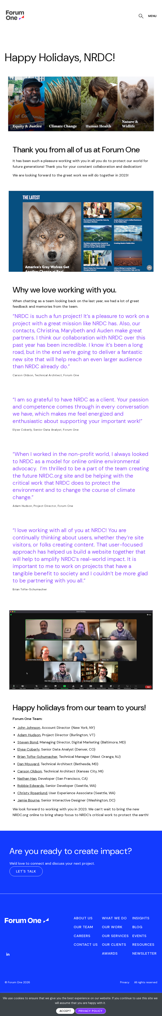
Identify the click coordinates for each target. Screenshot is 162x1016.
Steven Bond (27, 742)
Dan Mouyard (28, 764)
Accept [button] (65, 1011)
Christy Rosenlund (32, 793)
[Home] (15, 19)
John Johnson (28, 727)
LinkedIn (8, 954)
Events (139, 936)
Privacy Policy (91, 1011)
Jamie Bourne (28, 800)
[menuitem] (8, 958)
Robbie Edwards (30, 785)
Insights (141, 918)
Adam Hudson (28, 735)
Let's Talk (26, 871)
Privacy (124, 982)
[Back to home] (27, 924)
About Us (83, 918)
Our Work (112, 927)
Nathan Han (27, 778)
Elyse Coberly (28, 749)
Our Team (83, 927)
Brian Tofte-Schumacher (37, 756)
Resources (143, 944)
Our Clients (114, 944)
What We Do (114, 918)
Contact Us (86, 944)
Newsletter (144, 953)
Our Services (115, 936)
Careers (82, 936)
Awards (110, 953)
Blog (137, 927)
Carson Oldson (29, 771)
